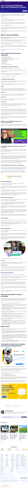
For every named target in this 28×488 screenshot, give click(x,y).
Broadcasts (2, 459)
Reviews (2, 456)
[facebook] (25, 11)
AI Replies (2, 468)
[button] (26, 0)
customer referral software (7, 366)
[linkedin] (26, 11)
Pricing (2, 469)
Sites (1, 465)
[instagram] (23, 478)
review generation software (15, 368)
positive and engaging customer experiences (13, 27)
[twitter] (23, 11)
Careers (17, 458)
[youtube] (25, 478)
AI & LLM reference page (17, 465)
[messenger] (21, 478)
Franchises (7, 465)
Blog (11, 462)
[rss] (26, 478)
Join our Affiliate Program (12, 470)
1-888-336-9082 (24, 456)
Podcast (12, 463)
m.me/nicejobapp (24, 459)
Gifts (1, 464)
